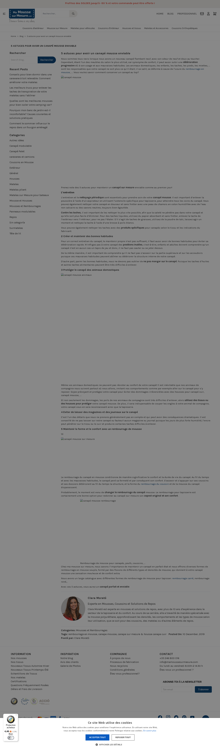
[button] (110, 744)
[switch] (11, 738)
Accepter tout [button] (97, 737)
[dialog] (110, 375)
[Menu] (16, 716)
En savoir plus (149, 730)
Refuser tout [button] (123, 737)
